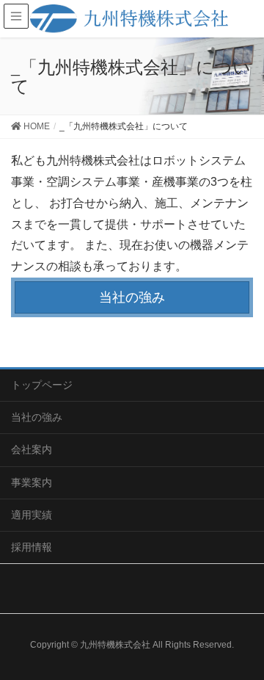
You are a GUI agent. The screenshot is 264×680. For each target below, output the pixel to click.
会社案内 (31, 449)
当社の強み (132, 297)
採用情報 (31, 547)
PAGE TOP (242, 646)
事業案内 (31, 482)
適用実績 (31, 515)
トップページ (42, 385)
